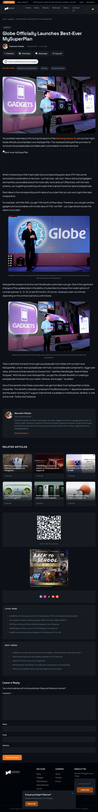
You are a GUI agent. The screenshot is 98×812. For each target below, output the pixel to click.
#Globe (44, 68)
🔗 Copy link (57, 53)
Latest (81, 2)
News (36, 7)
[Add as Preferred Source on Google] (20, 61)
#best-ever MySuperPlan (27, 68)
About (66, 7)
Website (6, 745)
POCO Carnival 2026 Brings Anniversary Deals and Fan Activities (37, 669)
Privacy (58, 781)
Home (28, 7)
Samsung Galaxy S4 (66, 138)
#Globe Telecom (58, 68)
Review (46, 7)
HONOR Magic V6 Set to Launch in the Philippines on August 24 (33, 628)
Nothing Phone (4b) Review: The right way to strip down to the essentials (41, 665)
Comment (7, 693)
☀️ (93, 9)
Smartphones (41, 781)
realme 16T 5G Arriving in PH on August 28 (29, 661)
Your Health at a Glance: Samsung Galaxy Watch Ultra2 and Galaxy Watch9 (37, 620)
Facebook (9, 53)
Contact (58, 777)
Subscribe (31, 804)
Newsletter (90, 2)
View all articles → (21, 433)
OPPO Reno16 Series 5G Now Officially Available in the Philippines (38, 2)
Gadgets (39, 777)
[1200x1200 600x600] (49, 587)
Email (5, 735)
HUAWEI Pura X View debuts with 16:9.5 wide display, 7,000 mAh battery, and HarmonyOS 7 (43, 616)
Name (5, 724)
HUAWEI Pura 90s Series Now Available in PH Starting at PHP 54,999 (35, 632)
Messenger (41, 53)
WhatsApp (24, 53)
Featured (56, 7)
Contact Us (76, 9)
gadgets (11, 19)
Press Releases (42, 785)
